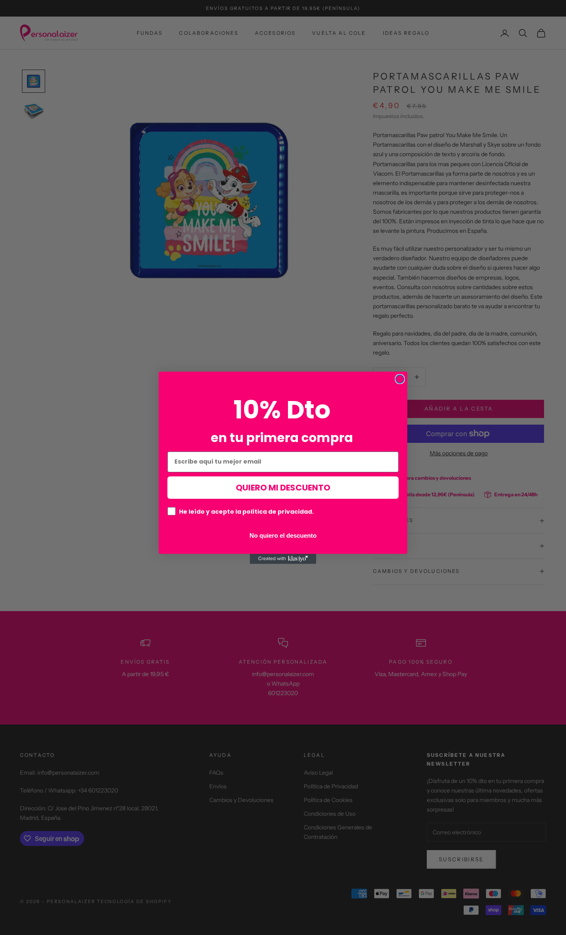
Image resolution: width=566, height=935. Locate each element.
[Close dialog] (400, 379)
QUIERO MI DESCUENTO (283, 487)
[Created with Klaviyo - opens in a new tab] (283, 559)
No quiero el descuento (283, 535)
